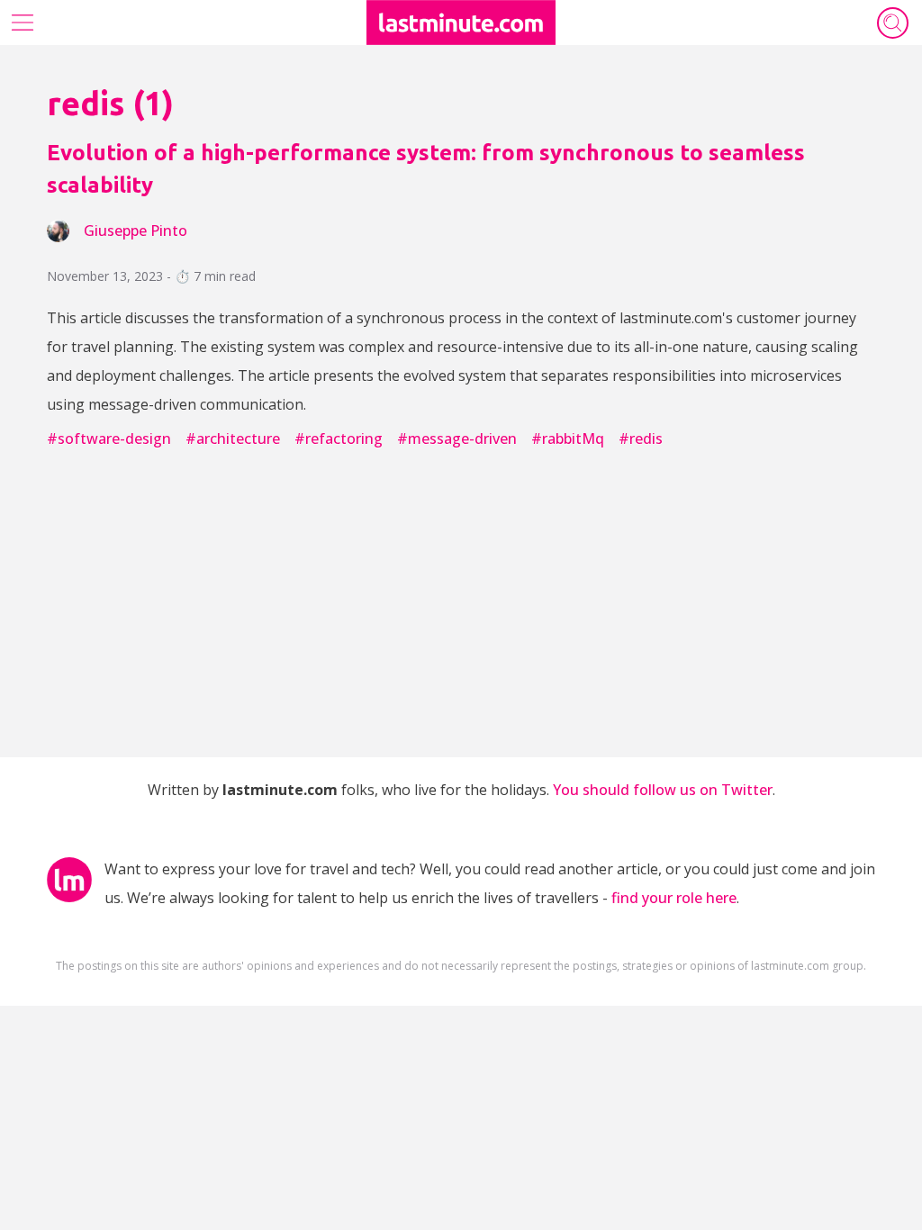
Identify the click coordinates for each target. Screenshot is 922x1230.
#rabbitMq (567, 438)
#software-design (109, 438)
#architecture (232, 438)
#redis (641, 438)
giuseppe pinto (135, 230)
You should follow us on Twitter (663, 790)
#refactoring (338, 438)
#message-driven (457, 438)
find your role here (674, 898)
